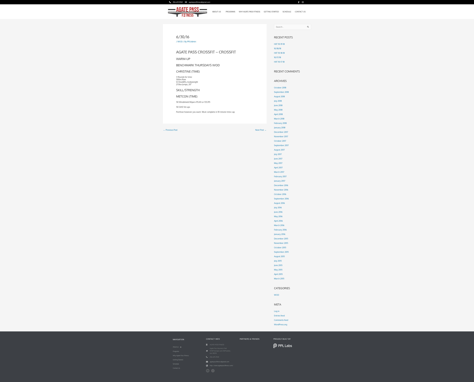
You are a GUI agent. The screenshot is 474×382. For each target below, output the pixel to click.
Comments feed (281, 320)
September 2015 (281, 252)
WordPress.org (280, 324)
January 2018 (279, 127)
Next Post (260, 130)
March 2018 (279, 118)
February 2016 (280, 230)
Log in (276, 311)
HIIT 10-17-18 (279, 62)
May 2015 (278, 269)
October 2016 (280, 194)
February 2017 (280, 176)
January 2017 (279, 181)
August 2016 (279, 203)
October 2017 (280, 141)
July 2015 (278, 261)
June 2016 (278, 212)
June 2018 (278, 105)
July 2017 (278, 154)
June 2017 (278, 158)
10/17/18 (277, 57)
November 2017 (281, 136)
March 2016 (279, 225)
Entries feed (279, 315)
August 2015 (279, 256)
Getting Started (271, 12)
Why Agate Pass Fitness (249, 12)
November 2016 (281, 190)
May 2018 (278, 110)
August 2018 (279, 96)
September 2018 (281, 92)
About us (216, 12)
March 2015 (279, 278)
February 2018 (280, 123)
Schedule (287, 12)
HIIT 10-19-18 (279, 44)
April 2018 (278, 114)
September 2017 (281, 145)
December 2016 (281, 185)
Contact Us (300, 12)
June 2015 (278, 265)
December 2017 (281, 132)
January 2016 (279, 234)
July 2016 (278, 207)
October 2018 (280, 87)
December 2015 (281, 238)
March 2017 (279, 172)
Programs (230, 12)
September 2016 (281, 198)
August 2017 (279, 150)
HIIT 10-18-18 (279, 53)
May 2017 (278, 163)
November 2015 (281, 243)
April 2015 (278, 274)
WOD (180, 41)
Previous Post (170, 130)
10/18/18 (277, 48)
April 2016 (278, 221)
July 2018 (278, 101)
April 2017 (278, 167)
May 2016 (278, 216)
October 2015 (280, 247)
